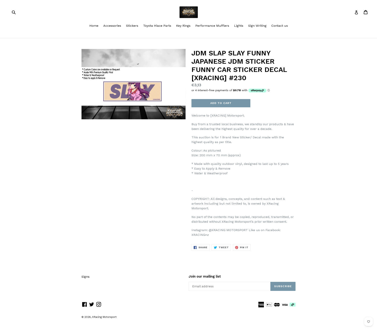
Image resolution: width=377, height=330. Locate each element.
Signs (85, 277)
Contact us (279, 26)
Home (93, 26)
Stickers (132, 26)
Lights (238, 26)
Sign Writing (257, 26)
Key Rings (183, 26)
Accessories (112, 26)
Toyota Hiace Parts (157, 26)
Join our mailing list (204, 276)
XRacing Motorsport (104, 316)
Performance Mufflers (212, 26)
